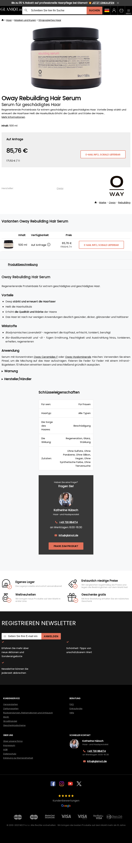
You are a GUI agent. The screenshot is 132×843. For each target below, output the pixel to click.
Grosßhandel (10, 721)
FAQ (72, 704)
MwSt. (6, 716)
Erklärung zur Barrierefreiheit (18, 757)
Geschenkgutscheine (14, 725)
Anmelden (51, 636)
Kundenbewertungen (66, 800)
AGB (5, 749)
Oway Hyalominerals (78, 357)
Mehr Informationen (13, 117)
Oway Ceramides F (46, 357)
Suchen (94, 10)
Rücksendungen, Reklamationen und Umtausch (28, 712)
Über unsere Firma (13, 741)
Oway (60, 188)
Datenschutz (9, 753)
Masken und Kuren (25, 20)
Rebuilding (124, 202)
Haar (9, 20)
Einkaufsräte (76, 708)
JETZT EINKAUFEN (103, 3)
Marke (102, 202)
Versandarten (10, 704)
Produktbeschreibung (23, 265)
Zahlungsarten (11, 708)
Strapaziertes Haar (49, 20)
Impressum (9, 745)
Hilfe (72, 712)
